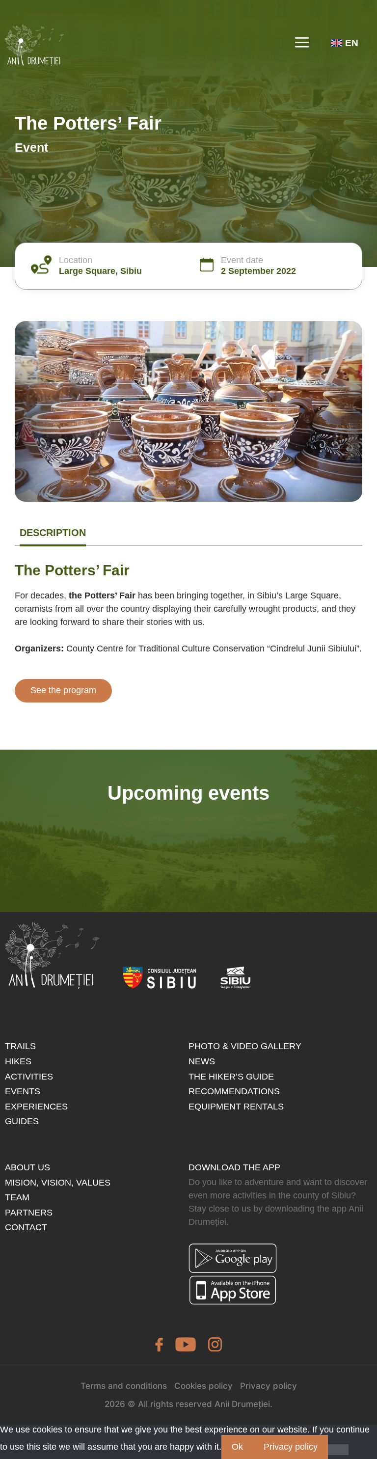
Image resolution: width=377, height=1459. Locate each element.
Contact (26, 1227)
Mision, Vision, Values (57, 1183)
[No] (338, 1449)
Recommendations (234, 1091)
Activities (29, 1076)
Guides (22, 1121)
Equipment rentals (236, 1106)
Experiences (36, 1106)
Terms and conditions (124, 1386)
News (201, 1061)
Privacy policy (268, 1386)
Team (17, 1197)
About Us (27, 1167)
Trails (20, 1046)
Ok (237, 1447)
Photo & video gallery (244, 1046)
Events (22, 1091)
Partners (29, 1212)
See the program (63, 690)
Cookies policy (203, 1386)
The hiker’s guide (231, 1076)
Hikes (18, 1061)
